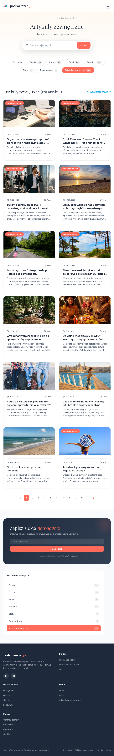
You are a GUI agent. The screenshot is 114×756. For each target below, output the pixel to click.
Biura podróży (48, 70)
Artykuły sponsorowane (70, 700)
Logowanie (8, 704)
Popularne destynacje (69, 664)
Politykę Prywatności (69, 556)
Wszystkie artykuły (100, 91)
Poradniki (94, 62)
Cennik (6, 700)
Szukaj (83, 45)
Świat (73, 62)
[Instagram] (13, 676)
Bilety (27, 70)
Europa (54, 62)
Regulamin (8, 724)
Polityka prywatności (84, 750)
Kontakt (62, 695)
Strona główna (42, 18)
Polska (35, 62)
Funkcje (6, 695)
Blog (54, 18)
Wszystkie (18, 62)
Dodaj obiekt (9, 690)
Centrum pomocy (11, 719)
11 (87, 497)
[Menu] (108, 6)
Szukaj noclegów (67, 659)
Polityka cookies (103, 750)
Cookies (7, 734)
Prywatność (8, 729)
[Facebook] (6, 676)
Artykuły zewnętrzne (77, 70)
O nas (61, 690)
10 (81, 497)
